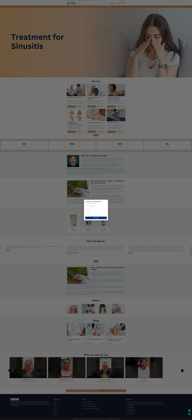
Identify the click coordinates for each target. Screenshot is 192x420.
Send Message (96, 217)
